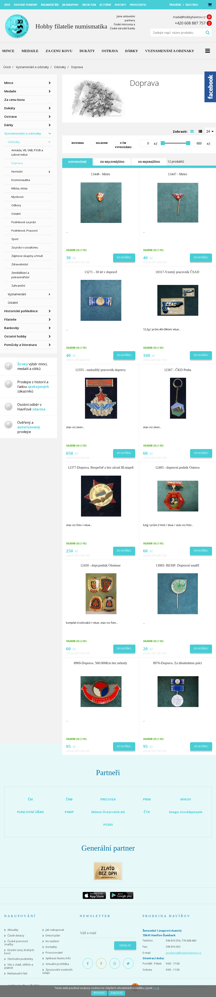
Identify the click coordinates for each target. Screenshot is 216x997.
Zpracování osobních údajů (57, 971)
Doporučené (77, 162)
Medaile (10, 91)
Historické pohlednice (21, 311)
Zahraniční (18, 285)
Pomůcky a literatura (20, 345)
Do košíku (124, 257)
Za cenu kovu (14, 99)
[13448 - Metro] (101, 202)
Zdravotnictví (19, 264)
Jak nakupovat (55, 929)
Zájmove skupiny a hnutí (27, 256)
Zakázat (117, 993)
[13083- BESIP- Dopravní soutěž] (177, 593)
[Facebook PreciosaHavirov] (87, 963)
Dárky (8, 125)
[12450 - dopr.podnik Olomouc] (101, 593)
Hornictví (17, 171)
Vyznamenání (17, 294)
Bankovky (11, 328)
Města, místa (19, 188)
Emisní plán (53, 935)
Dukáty (9, 108)
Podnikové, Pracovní (24, 230)
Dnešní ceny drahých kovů (19, 951)
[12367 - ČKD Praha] (178, 397)
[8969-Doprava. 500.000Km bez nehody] (101, 691)
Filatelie (10, 319)
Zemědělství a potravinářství (20, 275)
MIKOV (185, 799)
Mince (8, 83)
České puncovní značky (16, 943)
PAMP (69, 812)
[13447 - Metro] (177, 202)
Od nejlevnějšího (112, 162)
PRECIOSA (108, 799)
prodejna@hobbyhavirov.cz (183, 953)
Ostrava (10, 116)
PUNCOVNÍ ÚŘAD (30, 812)
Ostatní (16, 214)
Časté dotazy (15, 935)
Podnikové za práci (23, 222)
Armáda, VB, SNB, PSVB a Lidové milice (27, 152)
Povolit (99, 993)
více (155, 988)
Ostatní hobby (15, 336)
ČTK (147, 812)
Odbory (16, 205)
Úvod (7, 67)
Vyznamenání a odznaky (32, 67)
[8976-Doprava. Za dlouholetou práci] (178, 691)
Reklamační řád (17, 973)
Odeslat (125, 945)
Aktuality (12, 929)
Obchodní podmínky (20, 959)
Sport (14, 239)
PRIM (147, 799)
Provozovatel (54, 952)
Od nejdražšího (149, 162)
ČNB (69, 799)
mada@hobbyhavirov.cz (189, 17)
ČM (30, 799)
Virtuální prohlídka (57, 964)
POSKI (108, 824)
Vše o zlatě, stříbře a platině (18, 966)
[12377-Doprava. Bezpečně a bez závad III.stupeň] (101, 495)
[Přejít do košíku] (209, 4)
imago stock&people (185, 812)
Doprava (17, 163)
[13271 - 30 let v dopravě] (101, 300)
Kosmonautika (20, 180)
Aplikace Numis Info (58, 958)
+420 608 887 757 (190, 23)
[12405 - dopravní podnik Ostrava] (177, 495)
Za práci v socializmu (24, 247)
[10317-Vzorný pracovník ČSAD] (177, 300)
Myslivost (17, 197)
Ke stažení (52, 941)
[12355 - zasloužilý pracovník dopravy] (101, 397)
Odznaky (60, 67)
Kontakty (51, 946)
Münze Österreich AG (108, 812)
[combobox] (210, 131)
